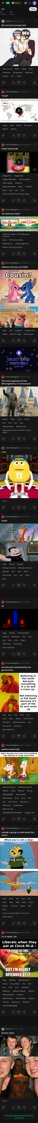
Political (6, 637)
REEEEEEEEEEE (8, 794)
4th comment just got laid (13, 25)
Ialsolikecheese (24, 980)
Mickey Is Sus (21, 426)
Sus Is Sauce (13, 802)
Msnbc (6, 129)
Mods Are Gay (8, 809)
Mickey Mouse (8, 426)
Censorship (7, 575)
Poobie (6, 76)
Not (5, 899)
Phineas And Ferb (9, 568)
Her (30, 906)
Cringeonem (18, 72)
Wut (11, 902)
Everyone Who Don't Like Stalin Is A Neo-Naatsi (17, 431)
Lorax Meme (15, 984)
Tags (5, 633)
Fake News (7, 644)
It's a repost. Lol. (9, 936)
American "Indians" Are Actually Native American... (16, 235)
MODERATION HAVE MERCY (13, 813)
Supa (24, 69)
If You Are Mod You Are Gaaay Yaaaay (16, 194)
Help (17, 69)
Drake (19, 719)
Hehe (20, 76)
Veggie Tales (8, 176)
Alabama (19, 330)
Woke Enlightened (22, 244)
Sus (22, 423)
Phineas (21, 791)
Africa (19, 125)
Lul (11, 190)
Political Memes (24, 633)
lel (2, 606)
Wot (24, 902)
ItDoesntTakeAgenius (12, 92)
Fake (23, 640)
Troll (26, 571)
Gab (5, 564)
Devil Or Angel (16, 334)
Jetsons (6, 906)
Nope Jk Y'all (30, 813)
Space (23, 906)
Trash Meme (18, 805)
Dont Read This (9, 729)
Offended (26, 987)
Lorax (5, 984)
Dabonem (29, 72)
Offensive (7, 991)
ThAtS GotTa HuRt (9, 148)
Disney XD (24, 802)
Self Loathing (8, 183)
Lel (17, 190)
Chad (5, 125)
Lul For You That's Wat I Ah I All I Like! (16, 913)
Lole (31, 69)
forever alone (7, 1033)
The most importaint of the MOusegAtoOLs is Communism (16, 382)
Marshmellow (8, 998)
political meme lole (10, 749)
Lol (11, 330)
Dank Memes (29, 334)
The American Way (16, 240)
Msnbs (14, 129)
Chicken (6, 1002)
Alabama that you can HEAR (14, 267)
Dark (21, 187)
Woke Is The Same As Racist (13, 247)
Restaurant (16, 1002)
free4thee (9, 21)
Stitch (5, 334)
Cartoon (15, 906)
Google (20, 564)
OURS (27, 419)
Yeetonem (7, 72)
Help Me (26, 1002)
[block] (35, 21)
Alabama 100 (30, 330)
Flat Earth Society (19, 722)
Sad (5, 579)
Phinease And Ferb (25, 568)
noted (4, 520)
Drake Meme (28, 719)
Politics (12, 633)
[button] (30, 3)
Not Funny (7, 805)
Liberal (32, 998)
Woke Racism (8, 244)
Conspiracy (7, 726)
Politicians (16, 637)
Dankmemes (8, 798)
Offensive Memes (20, 991)
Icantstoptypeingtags (10, 1006)
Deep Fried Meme (10, 187)
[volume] (34, 169)
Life (20, 571)
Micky (6, 419)
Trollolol (29, 187)
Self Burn (19, 183)
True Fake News (9, 647)
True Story (18, 644)
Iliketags (13, 980)
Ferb (13, 791)
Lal (23, 190)
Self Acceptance (25, 179)
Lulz (5, 719)
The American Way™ (11, 213)
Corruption (28, 125)
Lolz (11, 719)
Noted (12, 564)
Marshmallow (21, 998)
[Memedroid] (8, 3)
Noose (30, 791)
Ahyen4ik (9, 1029)
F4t (13, 76)
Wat (18, 902)
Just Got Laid (8, 69)
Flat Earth (7, 722)
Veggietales (19, 176)
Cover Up (18, 726)
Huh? (31, 902)
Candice (6, 571)
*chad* (4, 96)
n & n (3, 452)
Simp (11, 899)
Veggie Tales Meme (10, 179)
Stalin (13, 419)
